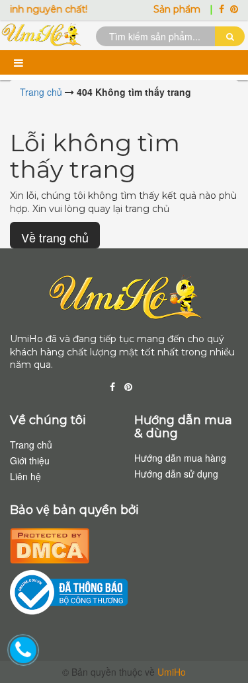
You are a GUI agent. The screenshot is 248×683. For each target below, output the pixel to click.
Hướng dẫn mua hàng (180, 457)
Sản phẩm (178, 9)
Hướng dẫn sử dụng (176, 473)
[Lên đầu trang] (221, 650)
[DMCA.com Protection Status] (49, 543)
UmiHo (171, 671)
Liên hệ (25, 476)
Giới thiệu (30, 460)
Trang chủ (31, 444)
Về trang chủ (55, 237)
